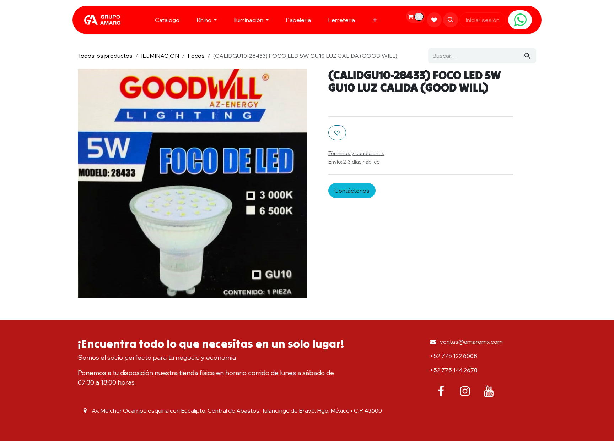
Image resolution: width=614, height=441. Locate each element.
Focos (196, 55)
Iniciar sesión (482, 19)
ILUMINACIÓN (160, 55)
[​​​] (520, 19)
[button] (450, 19)
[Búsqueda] (527, 55)
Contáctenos (352, 190)
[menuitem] (167, 20)
